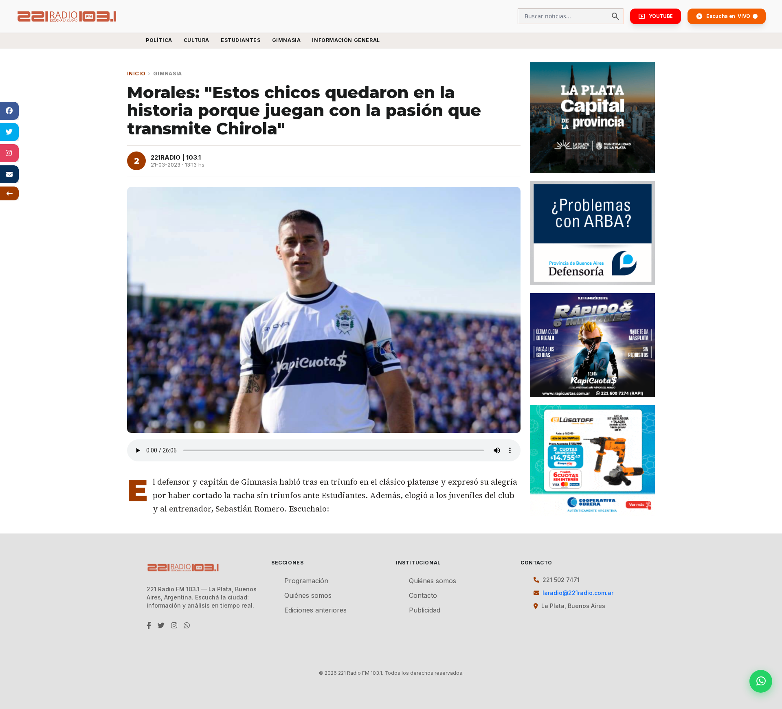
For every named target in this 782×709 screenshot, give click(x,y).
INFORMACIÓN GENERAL (346, 40)
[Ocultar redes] (9, 193)
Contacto (423, 595)
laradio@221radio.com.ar (578, 592)
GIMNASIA (286, 40)
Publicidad (424, 610)
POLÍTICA (159, 40)
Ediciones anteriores (315, 610)
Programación (306, 581)
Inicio (136, 73)
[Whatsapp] (760, 681)
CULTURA (196, 40)
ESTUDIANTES (241, 40)
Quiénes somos (308, 595)
